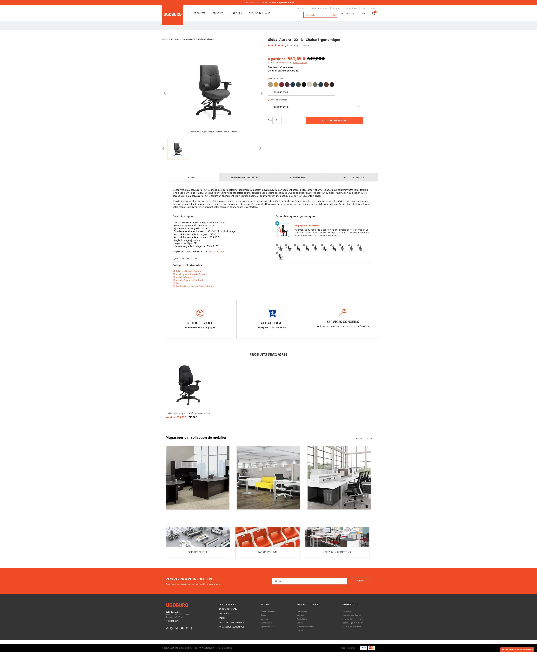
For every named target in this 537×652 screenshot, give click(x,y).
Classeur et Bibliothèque (231, 622)
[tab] (192, 177)
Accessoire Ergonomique (231, 627)
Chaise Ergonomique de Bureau (189, 274)
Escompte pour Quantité (351, 615)
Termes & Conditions (224, 648)
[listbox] (315, 89)
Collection (224, 613)
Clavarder (519, 649)
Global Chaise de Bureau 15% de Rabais (193, 286)
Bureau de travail (228, 609)
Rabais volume (300, 62)
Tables (222, 618)
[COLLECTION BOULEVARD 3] (268, 479)
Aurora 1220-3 (216, 251)
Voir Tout (358, 439)
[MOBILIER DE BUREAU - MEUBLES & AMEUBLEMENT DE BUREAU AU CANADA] (172, 14)
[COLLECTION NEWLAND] (197, 479)
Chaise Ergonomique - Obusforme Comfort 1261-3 (188, 413)
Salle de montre (319, 8)
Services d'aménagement (352, 619)
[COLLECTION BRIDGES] (339, 479)
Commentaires (298, 177)
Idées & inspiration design (352, 623)
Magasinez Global (285, 2)
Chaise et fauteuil (228, 604)
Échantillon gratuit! (352, 177)
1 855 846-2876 (347, 13)
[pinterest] (187, 628)
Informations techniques (245, 177)
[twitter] (176, 628)
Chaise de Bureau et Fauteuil (183, 39)
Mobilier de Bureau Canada (187, 271)
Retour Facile (302, 619)
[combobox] (320, 15)
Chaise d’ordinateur (206, 39)
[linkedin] (192, 628)
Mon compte (369, 8)
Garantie (300, 623)
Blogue (336, 8)
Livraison (300, 615)
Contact (302, 8)
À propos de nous (267, 627)
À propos (265, 604)
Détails (192, 177)
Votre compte (302, 611)
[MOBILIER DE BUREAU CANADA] (201, 13)
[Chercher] (332, 13)
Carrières (264, 619)
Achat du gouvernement (351, 627)
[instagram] (171, 628)
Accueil (165, 39)
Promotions (351, 8)
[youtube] (182, 628)
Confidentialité (266, 623)
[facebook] (167, 628)
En (363, 13)
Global (176, 283)
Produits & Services (268, 611)
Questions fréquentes (305, 627)
